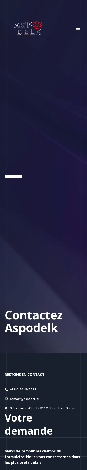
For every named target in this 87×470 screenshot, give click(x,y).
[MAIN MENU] (78, 28)
